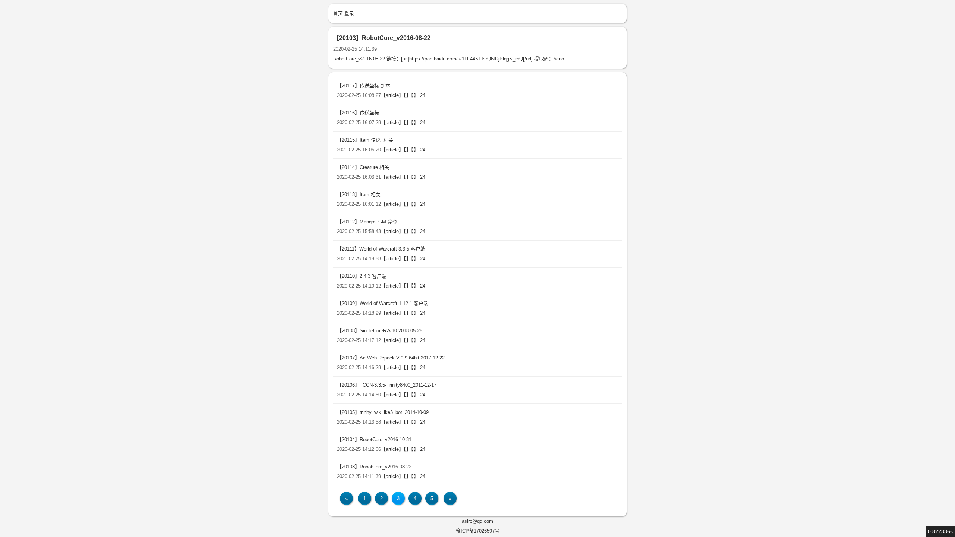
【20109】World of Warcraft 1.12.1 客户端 (382, 303)
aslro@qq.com (477, 521)
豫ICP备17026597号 (478, 531)
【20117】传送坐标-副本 (363, 85)
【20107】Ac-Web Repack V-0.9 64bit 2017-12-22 (391, 358)
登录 (349, 13)
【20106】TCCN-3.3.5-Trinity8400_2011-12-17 (386, 385)
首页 (338, 13)
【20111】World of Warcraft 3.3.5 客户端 (381, 249)
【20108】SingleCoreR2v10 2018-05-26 (379, 330)
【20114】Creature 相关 (363, 167)
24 (422, 95)
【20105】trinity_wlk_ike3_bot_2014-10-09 (383, 412)
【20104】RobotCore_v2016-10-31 (374, 439)
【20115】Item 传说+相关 (365, 140)
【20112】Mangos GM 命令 (367, 221)
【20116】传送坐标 (358, 113)
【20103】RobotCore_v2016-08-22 (374, 467)
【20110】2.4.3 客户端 (361, 276)
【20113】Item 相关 (359, 194)
